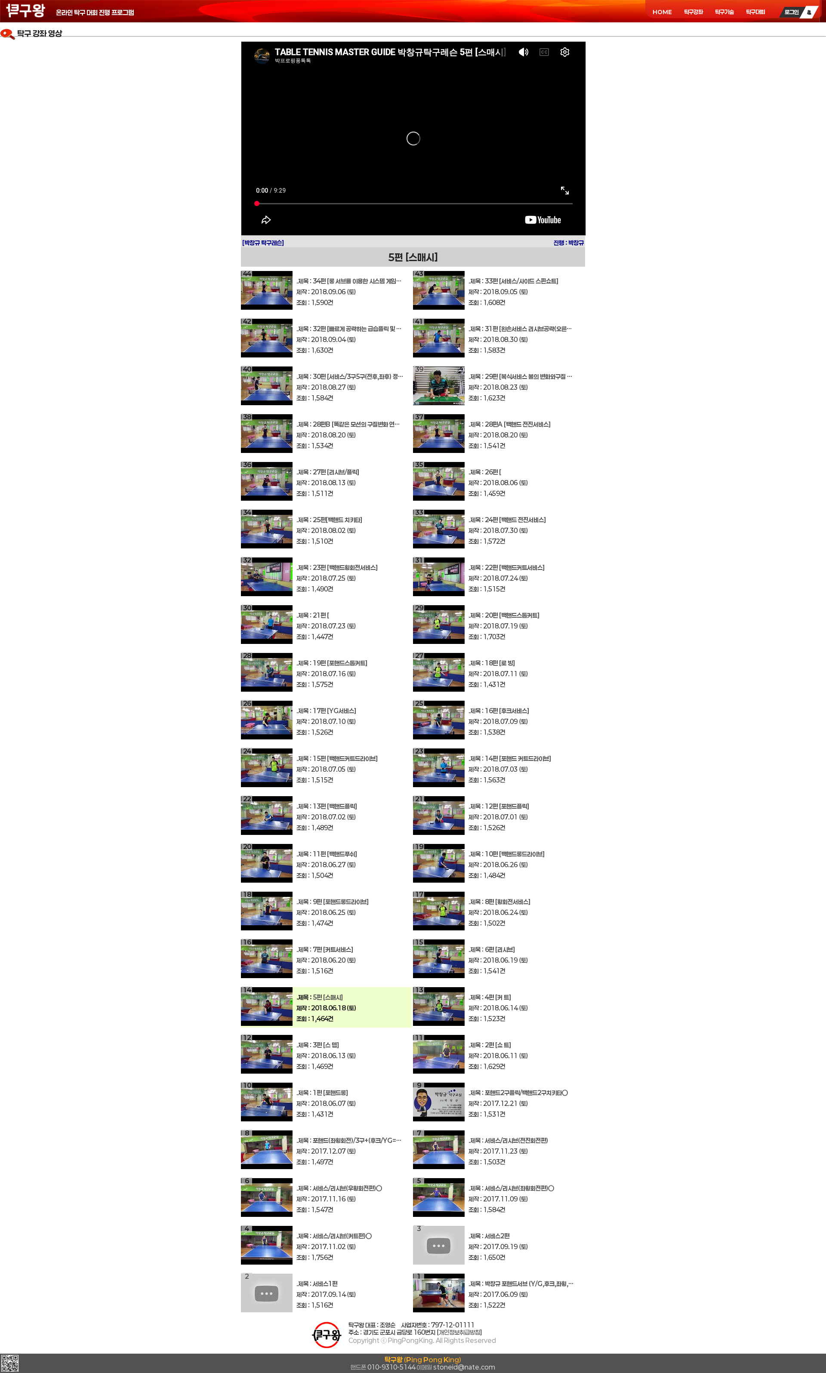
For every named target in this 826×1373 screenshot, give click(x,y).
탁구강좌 (693, 12)
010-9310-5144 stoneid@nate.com (423, 1363)
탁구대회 (755, 12)
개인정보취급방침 (459, 1332)
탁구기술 (724, 12)
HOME (662, 12)
